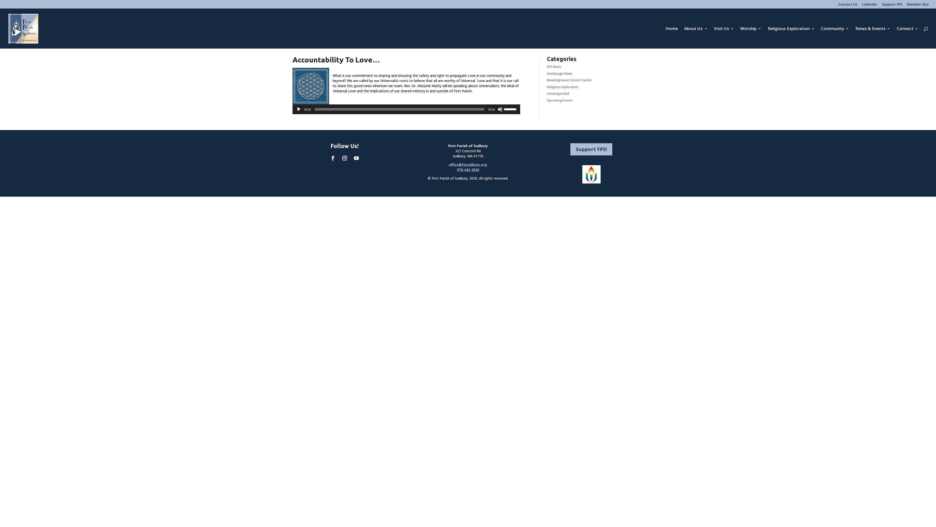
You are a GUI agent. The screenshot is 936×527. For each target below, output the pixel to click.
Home (671, 29)
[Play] (298, 109)
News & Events (870, 29)
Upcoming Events (560, 100)
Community (832, 29)
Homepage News (559, 73)
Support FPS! (591, 149)
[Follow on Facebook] (333, 158)
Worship (748, 29)
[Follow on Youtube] (356, 158)
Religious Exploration (789, 29)
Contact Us (847, 5)
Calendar (869, 5)
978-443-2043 (468, 169)
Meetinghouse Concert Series (569, 80)
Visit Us (721, 29)
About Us (693, 29)
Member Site (918, 5)
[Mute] (500, 109)
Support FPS (892, 5)
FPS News (554, 66)
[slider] (511, 108)
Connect (905, 29)
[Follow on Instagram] (345, 158)
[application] (406, 109)
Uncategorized (558, 93)
